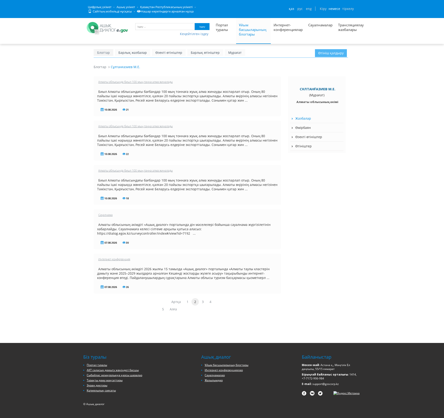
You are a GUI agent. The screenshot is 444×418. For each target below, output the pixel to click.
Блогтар (103, 52)
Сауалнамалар (320, 25)
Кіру (323, 8)
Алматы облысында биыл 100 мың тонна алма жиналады (135, 82)
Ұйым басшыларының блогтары (252, 29)
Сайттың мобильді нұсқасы (112, 11)
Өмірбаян (303, 127)
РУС (300, 8)
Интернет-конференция (114, 259)
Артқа (176, 302)
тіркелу (348, 8)
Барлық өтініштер (205, 52)
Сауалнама (105, 215)
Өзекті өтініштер (168, 52)
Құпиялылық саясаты (101, 390)
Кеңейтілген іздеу (194, 34)
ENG (309, 8)
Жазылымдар (214, 380)
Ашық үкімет (126, 7)
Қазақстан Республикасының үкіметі (166, 7)
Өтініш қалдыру (331, 53)
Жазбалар (303, 118)
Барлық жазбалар (132, 52)
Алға (173, 309)
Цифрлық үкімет (99, 7)
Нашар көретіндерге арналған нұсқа (167, 11)
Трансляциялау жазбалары (346, 27)
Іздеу (202, 26)
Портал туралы (222, 27)
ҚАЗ (291, 8)
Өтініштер (303, 146)
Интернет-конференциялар (288, 27)
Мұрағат (235, 52)
